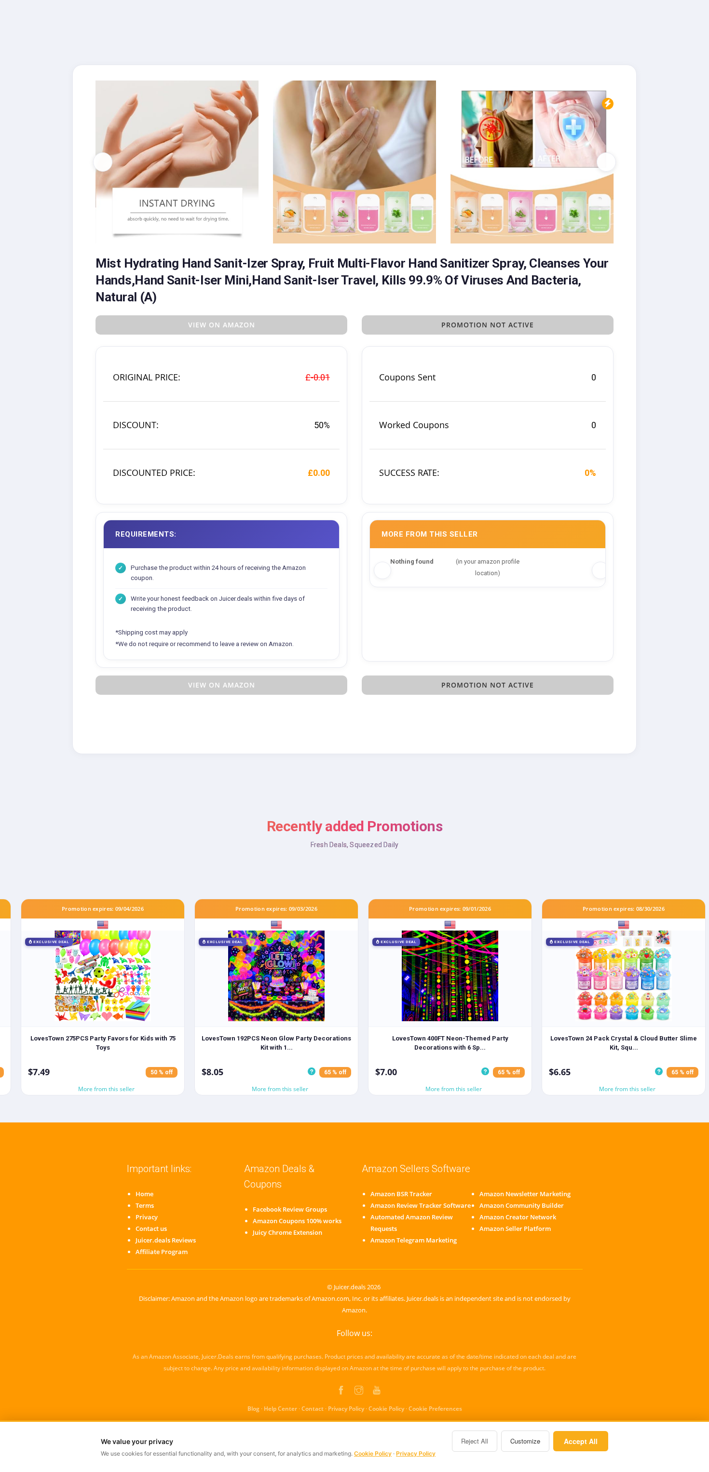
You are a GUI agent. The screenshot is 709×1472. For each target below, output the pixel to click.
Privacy (147, 1217)
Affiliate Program (162, 1251)
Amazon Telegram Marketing (413, 1240)
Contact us (151, 1228)
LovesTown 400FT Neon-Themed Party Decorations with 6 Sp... (450, 1043)
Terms (145, 1205)
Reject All (474, 1440)
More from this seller (106, 1089)
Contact (312, 1408)
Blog (253, 1408)
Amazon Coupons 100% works (297, 1220)
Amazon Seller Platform (515, 1228)
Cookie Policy (386, 1408)
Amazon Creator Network (517, 1217)
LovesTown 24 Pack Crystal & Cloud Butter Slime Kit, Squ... (623, 1043)
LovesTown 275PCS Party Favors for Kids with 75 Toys (103, 1043)
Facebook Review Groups (290, 1209)
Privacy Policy (346, 1408)
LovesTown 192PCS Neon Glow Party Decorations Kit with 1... (276, 1043)
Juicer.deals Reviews (166, 1240)
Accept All (581, 1441)
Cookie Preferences (435, 1408)
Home (144, 1193)
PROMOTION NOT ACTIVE (487, 324)
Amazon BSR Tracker (401, 1193)
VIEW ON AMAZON (221, 324)
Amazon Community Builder (521, 1205)
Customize (525, 1440)
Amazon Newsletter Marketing (525, 1193)
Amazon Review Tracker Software (420, 1205)
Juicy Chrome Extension (287, 1232)
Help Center (280, 1408)
